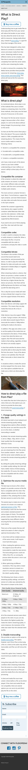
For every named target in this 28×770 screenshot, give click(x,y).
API (11, 723)
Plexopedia (6, 2)
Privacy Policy (4, 762)
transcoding (15, 41)
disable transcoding (7, 640)
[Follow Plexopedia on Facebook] (9, 748)
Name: (4, 708)
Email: (4, 714)
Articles (4, 723)
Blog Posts (18, 724)
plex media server (10, 6)
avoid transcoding (17, 408)
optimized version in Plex (9, 507)
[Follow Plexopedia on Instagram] (14, 748)
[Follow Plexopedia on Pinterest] (19, 748)
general (19, 6)
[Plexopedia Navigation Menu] (25, 2)
